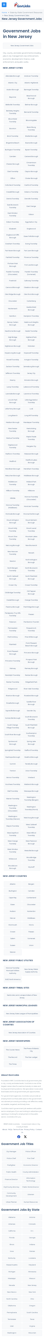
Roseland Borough (31, 696)
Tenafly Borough (31, 764)
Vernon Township (12, 777)
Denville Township (31, 199)
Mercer (12, 918)
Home (4, 12)
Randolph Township (12, 675)
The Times (13, 1064)
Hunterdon (31, 911)
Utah (12, 1326)
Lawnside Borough (13, 394)
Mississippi (12, 1278)
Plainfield (12, 644)
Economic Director (31, 1165)
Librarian (31, 1194)
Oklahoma (12, 1306)
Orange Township (31, 600)
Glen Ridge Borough (12, 294)
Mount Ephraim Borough (31, 521)
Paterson (12, 622)
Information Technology (30, 1179)
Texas (32, 1319)
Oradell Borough (12, 600)
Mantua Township (12, 438)
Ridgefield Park (31, 682)
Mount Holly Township (12, 529)
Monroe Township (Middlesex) (12, 506)
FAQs (10, 1129)
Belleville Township (13, 105)
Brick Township (12, 136)
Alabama (11, 1217)
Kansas (32, 1251)
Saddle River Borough (31, 703)
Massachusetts (11, 1265)
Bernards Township (31, 112)
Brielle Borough (31, 136)
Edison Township (12, 222)
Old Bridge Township (13, 592)
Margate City (31, 446)
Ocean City (13, 585)
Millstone (31, 491)
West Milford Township (31, 834)
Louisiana (32, 1258)
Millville (12, 498)
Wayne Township (12, 826)
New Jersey (32, 1285)
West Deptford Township (12, 834)
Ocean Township (31, 585)
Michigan (11, 1272)
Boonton (12, 128)
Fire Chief (30, 1158)
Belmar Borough (31, 105)
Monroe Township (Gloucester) (31, 498)
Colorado (32, 1224)
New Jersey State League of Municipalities (22, 1013)
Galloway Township (31, 281)
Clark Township (12, 171)
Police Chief (11, 1158)
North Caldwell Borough (12, 577)
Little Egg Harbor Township (31, 401)
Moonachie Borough (31, 514)
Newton (13, 561)
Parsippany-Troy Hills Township (12, 614)
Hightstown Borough (13, 346)
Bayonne (12, 97)
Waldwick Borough (31, 784)
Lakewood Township (31, 387)
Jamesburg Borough (31, 366)
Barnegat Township (31, 89)
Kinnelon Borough (31, 380)
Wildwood (13, 859)
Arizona (32, 1217)
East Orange (31, 206)
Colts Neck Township (12, 185)
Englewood (31, 229)
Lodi (31, 409)
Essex (13, 904)
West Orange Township (13, 842)
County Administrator (31, 1172)
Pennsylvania (12, 1312)
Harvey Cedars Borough (12, 323)
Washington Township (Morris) (31, 808)
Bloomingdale (31, 120)
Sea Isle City (31, 711)
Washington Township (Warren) (13, 818)
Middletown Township (12, 483)
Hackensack (12, 308)
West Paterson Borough (31, 842)
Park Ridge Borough (31, 607)
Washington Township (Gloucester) (12, 808)
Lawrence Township (31, 394)
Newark (31, 553)
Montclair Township (31, 506)
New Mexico (11, 1292)
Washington (11, 1333)
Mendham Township (31, 469)
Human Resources (31, 1202)
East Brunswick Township (12, 206)
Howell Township (12, 360)
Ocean (12, 932)
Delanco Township (31, 192)
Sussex (12, 945)
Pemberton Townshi (31, 622)
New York (32, 1292)
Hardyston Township (31, 316)
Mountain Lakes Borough (31, 538)
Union (31, 945)
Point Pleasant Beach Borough (31, 644)
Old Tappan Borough (31, 592)
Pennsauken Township (12, 629)
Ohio (32, 1299)
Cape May (12, 898)
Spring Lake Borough (31, 743)
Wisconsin (32, 1333)
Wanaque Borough (31, 791)
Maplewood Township (12, 446)
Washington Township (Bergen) (31, 798)
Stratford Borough (31, 757)
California (11, 1231)
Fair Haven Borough (12, 250)
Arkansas (11, 1224)
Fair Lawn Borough (31, 250)
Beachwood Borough (31, 97)
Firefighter (11, 1165)
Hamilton (12, 316)
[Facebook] (19, 1137)
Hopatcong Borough (13, 353)
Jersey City (31, 373)
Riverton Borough (12, 696)
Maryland (32, 1265)
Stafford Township (31, 750)
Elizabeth (12, 229)
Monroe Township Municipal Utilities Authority (12, 970)
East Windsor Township (13, 214)
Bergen (31, 884)
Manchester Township (12, 430)
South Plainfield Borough (31, 726)
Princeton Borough (31, 653)
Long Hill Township (31, 415)
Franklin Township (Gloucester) (12, 273)
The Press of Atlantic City (31, 1050)
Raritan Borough (31, 675)
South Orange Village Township (12, 726)
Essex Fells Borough (31, 236)
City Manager (11, 1151)
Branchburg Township (31, 128)
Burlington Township (12, 150)
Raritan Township (12, 682)
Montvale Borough (13, 514)
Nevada (12, 1285)
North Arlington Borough (31, 561)
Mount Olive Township (12, 538)
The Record (12, 1057)
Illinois (12, 1244)
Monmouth (13, 925)
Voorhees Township (12, 784)
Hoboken (31, 346)
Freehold (12, 281)
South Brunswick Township (31, 718)
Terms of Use (18, 1129)
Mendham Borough (12, 469)
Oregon (32, 1306)
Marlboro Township (13, 454)
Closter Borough (31, 178)
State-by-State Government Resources (26, 12)
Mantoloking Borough (31, 430)
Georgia (32, 1238)
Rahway (13, 668)
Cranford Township (31, 185)
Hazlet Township (31, 331)
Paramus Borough (12, 607)
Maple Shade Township (31, 438)
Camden (12, 156)
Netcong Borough (13, 545)
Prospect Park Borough (31, 661)
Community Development (11, 1194)
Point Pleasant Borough (12, 652)
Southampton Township (31, 734)
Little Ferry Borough (12, 409)
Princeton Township (12, 661)
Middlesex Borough (31, 475)
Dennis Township (12, 199)
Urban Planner (11, 1202)
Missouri (32, 1278)
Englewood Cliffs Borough (12, 236)
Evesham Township (13, 244)
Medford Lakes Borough (31, 461)
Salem (12, 938)
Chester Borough (12, 164)
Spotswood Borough (12, 743)
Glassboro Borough (31, 287)
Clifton (12, 178)
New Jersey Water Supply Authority (31, 970)
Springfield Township (13, 750)
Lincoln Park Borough (12, 401)
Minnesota (32, 1272)
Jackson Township (12, 366)
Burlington (13, 891)
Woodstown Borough (12, 867)
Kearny (12, 380)
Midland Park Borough (31, 483)
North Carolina (11, 1299)
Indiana (32, 1244)
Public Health (11, 1172)
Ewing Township (31, 244)
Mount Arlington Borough (13, 521)
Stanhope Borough (12, 757)
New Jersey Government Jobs (22, 45)
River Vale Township (31, 689)
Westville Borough (31, 850)
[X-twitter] (25, 1137)
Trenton (13, 771)
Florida (11, 1238)
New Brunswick (31, 545)
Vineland (31, 777)
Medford (12, 461)
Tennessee (12, 1319)
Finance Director (11, 1179)
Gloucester (12, 301)
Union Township (31, 771)
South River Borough (13, 734)
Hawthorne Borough (12, 331)
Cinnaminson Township (31, 164)
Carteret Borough (31, 156)
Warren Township (12, 799)
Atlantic (13, 884)
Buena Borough (31, 143)
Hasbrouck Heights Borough (31, 323)
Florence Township (31, 257)
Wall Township (12, 791)
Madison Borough (12, 422)
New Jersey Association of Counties (22, 1033)
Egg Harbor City (31, 222)
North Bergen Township (13, 569)
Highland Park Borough (31, 338)
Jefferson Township (13, 373)
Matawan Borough (31, 454)
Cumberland (31, 898)
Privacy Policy (29, 1129)
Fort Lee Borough (31, 265)
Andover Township (31, 76)
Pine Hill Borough (31, 637)
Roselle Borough (12, 703)
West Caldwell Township (31, 826)
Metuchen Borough (12, 475)
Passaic (31, 614)
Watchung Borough (31, 818)
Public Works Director (31, 1187)
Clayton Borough (31, 171)
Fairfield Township (12, 257)
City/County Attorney (11, 1187)
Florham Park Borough (13, 265)
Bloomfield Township (12, 120)
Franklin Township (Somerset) (31, 273)
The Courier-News (12, 1050)
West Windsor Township (12, 850)
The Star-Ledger (31, 1057)
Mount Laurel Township (31, 529)
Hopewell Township (31, 353)
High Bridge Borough (12, 338)
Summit (13, 764)
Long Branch (12, 415)
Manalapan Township (31, 422)
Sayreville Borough (13, 711)
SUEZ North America (12, 979)
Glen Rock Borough (31, 294)
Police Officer (31, 1151)
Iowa (12, 1251)
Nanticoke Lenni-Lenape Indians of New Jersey (22, 996)
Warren (12, 952)
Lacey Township (13, 387)
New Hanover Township (13, 553)
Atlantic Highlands (31, 83)
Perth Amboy (13, 637)
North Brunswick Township (31, 569)
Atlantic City (12, 83)
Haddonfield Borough (31, 308)
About (4, 1129)
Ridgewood (12, 689)
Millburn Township (12, 491)
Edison (31, 214)
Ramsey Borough (31, 668)
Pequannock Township (31, 629)
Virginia (32, 1326)
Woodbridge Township (31, 859)
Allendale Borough (13, 76)
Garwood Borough (13, 287)
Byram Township (31, 150)
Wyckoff (31, 867)
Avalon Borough (13, 89)
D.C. (32, 1231)
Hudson (13, 911)
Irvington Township (31, 360)
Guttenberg (31, 301)
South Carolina (32, 1312)
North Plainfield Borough (31, 577)
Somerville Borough (12, 718)
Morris (31, 925)
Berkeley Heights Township (12, 112)
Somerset (31, 938)
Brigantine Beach (12, 143)
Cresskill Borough (12, 192)
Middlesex (31, 918)
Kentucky (11, 1258)
